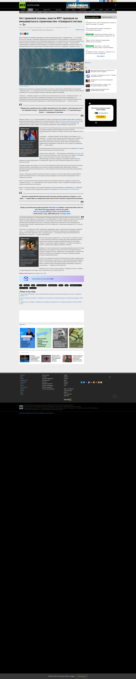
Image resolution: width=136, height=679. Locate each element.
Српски (66, 383)
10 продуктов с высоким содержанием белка (102, 80)
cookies (72, 676)
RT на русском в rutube (108, 1)
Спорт (67, 9)
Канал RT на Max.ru (106, 1)
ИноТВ (101, 9)
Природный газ (53, 285)
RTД (77, 1)
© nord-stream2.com (24, 86)
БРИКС (22, 12)
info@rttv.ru (95, 408)
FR (25, 1)
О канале (44, 377)
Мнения (93, 9)
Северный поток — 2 (76, 285)
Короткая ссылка (80, 29)
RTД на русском (68, 390)
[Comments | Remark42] (51, 316)
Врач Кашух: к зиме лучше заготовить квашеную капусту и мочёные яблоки (99, 46)
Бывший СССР (46, 9)
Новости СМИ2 (87, 62)
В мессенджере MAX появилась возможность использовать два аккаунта (99, 29)
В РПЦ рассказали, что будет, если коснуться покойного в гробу (101, 85)
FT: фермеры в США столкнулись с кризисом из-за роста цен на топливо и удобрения (100, 52)
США (66, 285)
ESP (31, 1)
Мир (30, 9)
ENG (21, 1)
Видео (113, 9)
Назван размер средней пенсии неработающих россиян (100, 90)
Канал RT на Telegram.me (100, 1)
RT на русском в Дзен (112, 1)
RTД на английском (69, 389)
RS (33, 1)
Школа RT (66, 395)
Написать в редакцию (47, 385)
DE (23, 1)
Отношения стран (41, 285)
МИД (33, 285)
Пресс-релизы (45, 375)
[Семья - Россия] (78, 5)
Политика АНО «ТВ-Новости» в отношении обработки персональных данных (43, 409)
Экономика (58, 9)
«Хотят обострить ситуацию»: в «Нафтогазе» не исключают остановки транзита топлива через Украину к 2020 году (51, 298)
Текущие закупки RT (47, 383)
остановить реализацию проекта (69, 121)
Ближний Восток (53, 12)
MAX (51, 279)
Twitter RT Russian (104, 1)
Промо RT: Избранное (47, 378)
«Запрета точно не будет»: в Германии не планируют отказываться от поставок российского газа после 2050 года (28, 254)
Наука (73, 9)
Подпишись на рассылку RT (116, 1)
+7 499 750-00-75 (79, 408)
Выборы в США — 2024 (100, 12)
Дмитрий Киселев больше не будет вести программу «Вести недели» (102, 71)
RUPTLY (66, 392)
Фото (107, 9)
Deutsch (66, 376)
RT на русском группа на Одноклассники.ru (110, 1)
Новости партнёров (47, 387)
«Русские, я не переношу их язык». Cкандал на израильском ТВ (103, 75)
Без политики (83, 9)
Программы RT (46, 380)
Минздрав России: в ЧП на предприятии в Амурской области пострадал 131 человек (101, 23)
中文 (36, 1)
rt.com (34, 406)
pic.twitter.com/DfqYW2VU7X (60, 211)
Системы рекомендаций (48, 389)
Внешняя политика (31, 12)
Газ (20, 285)
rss (114, 1)
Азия (80, 12)
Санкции (85, 12)
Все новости (101, 56)
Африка (45, 12)
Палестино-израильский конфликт (68, 12)
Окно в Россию (67, 394)
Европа (40, 12)
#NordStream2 (54, 207)
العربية (28, 1)
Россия (36, 9)
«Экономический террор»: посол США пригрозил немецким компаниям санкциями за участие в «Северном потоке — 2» (27, 144)
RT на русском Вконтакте (102, 1)
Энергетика (33, 288)
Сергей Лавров (23, 288)
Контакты (44, 382)
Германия (26, 285)
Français (66, 378)
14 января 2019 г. (65, 214)
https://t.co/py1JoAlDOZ (41, 211)
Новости (23, 9)
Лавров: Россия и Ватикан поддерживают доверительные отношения (98, 40)
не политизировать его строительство (68, 189)
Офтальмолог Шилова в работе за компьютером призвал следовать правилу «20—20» (100, 35)
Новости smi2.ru (22, 324)
